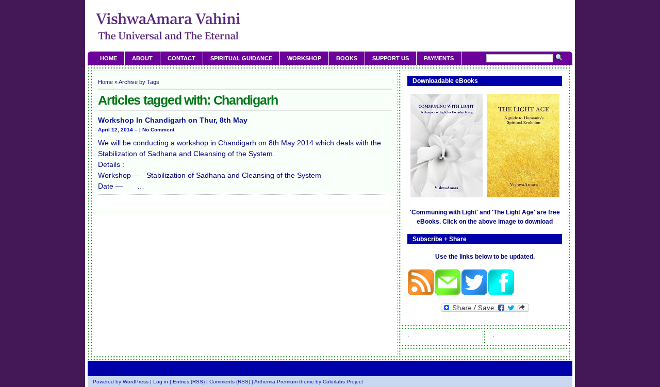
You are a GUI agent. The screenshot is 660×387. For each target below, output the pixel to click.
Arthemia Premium (276, 381)
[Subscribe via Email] (447, 293)
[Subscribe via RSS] (420, 293)
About (142, 58)
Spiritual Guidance (241, 58)
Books (346, 58)
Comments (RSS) (229, 381)
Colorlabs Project (343, 381)
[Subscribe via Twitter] (474, 293)
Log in (160, 381)
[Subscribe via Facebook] (501, 293)
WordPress (135, 381)
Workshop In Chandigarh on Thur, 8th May (173, 120)
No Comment (158, 129)
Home (108, 58)
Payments (439, 58)
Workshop (304, 58)
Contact (181, 58)
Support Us (390, 58)
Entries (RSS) (189, 381)
